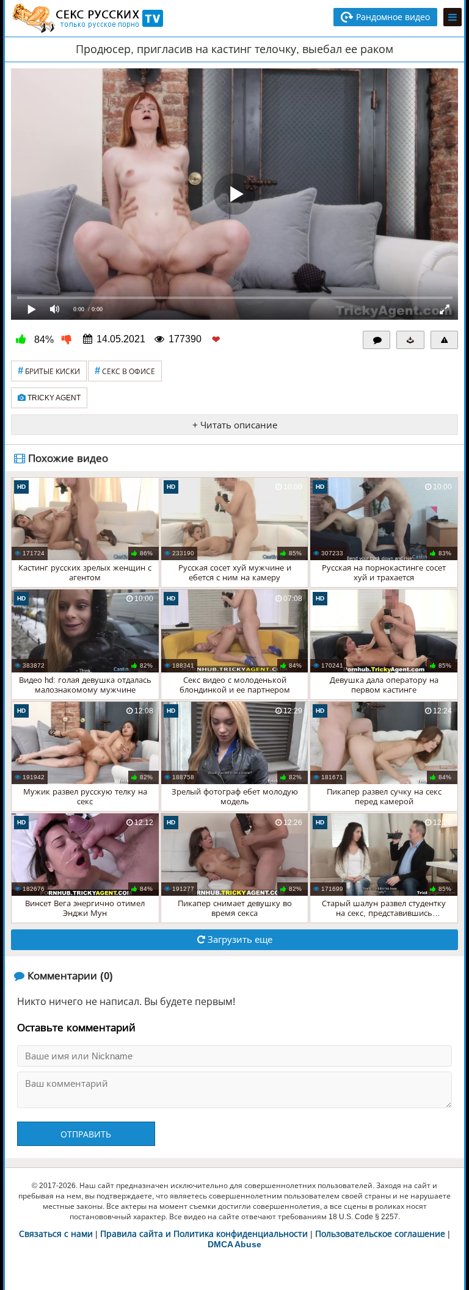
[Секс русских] (86, 18)
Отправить (85, 1134)
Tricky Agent (53, 398)
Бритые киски (49, 371)
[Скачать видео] (410, 340)
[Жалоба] (445, 340)
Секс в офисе (125, 371)
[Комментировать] (377, 340)
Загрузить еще (238, 939)
